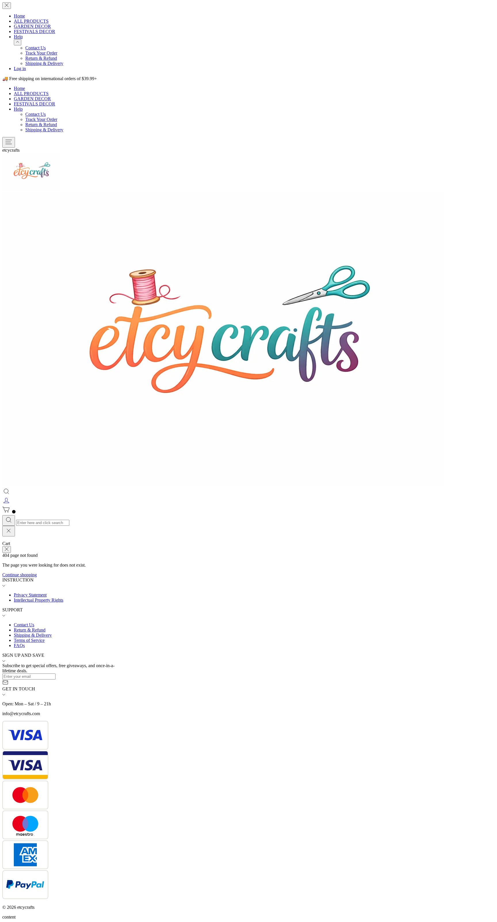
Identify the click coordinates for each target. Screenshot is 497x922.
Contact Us (35, 47)
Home (19, 16)
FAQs (19, 645)
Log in (20, 68)
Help (18, 36)
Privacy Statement (30, 594)
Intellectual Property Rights (38, 600)
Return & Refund (41, 58)
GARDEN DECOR (32, 26)
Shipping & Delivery (44, 63)
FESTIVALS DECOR (34, 31)
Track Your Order (41, 53)
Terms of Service (29, 640)
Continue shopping (19, 574)
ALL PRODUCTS (31, 21)
